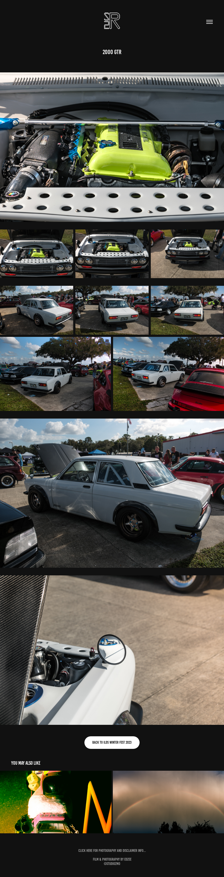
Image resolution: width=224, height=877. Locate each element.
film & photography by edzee (112, 859)
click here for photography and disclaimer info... (112, 851)
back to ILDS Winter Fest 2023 (112, 742)
